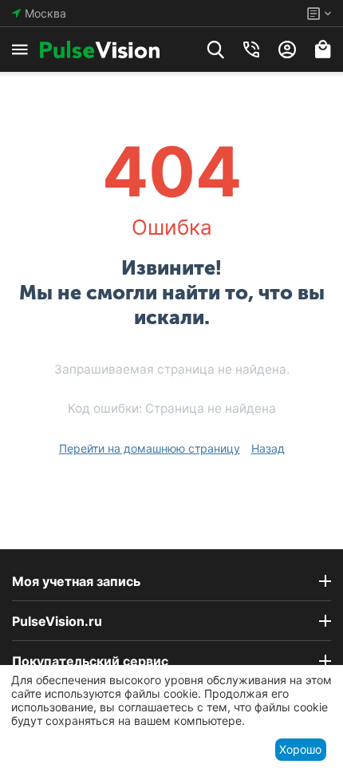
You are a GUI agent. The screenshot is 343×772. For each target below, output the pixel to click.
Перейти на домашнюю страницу (149, 448)
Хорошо (300, 749)
